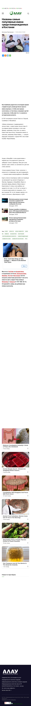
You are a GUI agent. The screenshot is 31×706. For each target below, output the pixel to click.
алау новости (19, 231)
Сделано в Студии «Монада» (9, 699)
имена (7, 233)
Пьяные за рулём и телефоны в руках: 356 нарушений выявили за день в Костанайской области (19, 211)
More (24, 266)
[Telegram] (8, 55)
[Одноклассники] (5, 55)
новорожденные (23, 236)
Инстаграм (16, 275)
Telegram (12, 282)
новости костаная (17, 238)
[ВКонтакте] (3, 55)
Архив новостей (6, 690)
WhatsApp (5, 282)
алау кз (11, 231)
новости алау (6, 238)
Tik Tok (10, 275)
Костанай (21, 233)
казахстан (13, 233)
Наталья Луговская (7, 32)
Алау (6, 231)
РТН (26, 238)
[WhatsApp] (10, 55)
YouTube (11, 271)
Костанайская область (9, 236)
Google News (20, 271)
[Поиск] (28, 13)
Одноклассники (21, 273)
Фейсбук (4, 275)
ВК (15, 273)
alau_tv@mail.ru (11, 688)
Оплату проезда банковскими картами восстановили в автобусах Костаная (17, 219)
